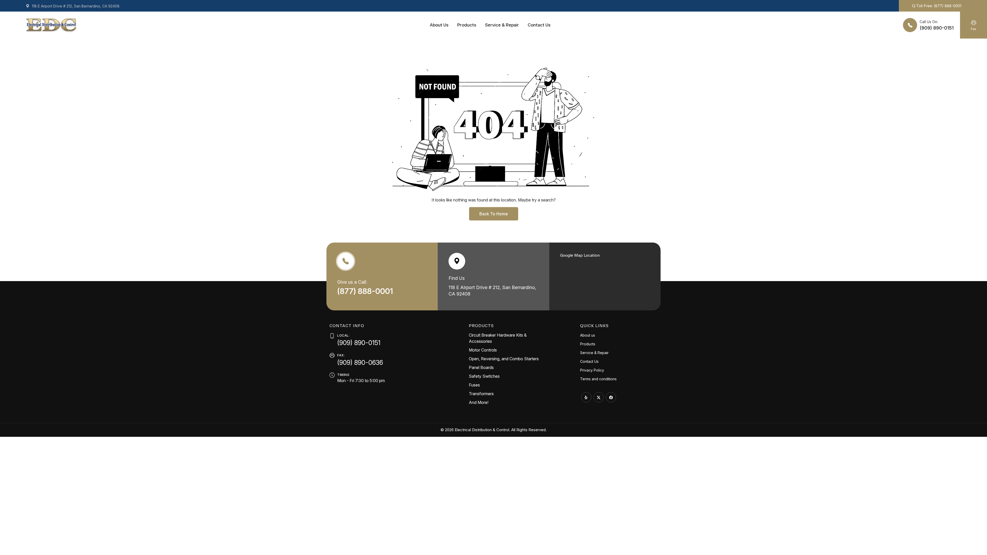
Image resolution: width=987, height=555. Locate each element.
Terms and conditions (598, 379)
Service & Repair (502, 24)
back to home (493, 213)
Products (466, 24)
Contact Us (539, 24)
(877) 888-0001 (366, 291)
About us (439, 24)
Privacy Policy (592, 370)
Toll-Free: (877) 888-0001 (938, 6)
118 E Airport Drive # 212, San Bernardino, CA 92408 (75, 6)
